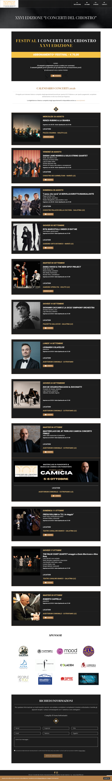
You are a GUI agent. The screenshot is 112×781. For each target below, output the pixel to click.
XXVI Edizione (77, 4)
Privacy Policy (82, 750)
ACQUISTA (57, 75)
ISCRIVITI (58, 496)
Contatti (104, 4)
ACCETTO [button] (106, 778)
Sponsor (95, 4)
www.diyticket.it (80, 100)
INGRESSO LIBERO (48, 137)
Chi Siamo (87, 4)
